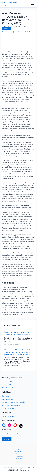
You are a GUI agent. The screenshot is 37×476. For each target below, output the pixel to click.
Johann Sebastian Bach (20, 32)
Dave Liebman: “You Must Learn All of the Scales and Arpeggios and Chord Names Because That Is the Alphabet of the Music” (17, 360)
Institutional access (8, 408)
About (18, 449)
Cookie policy (18, 458)
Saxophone (6, 29)
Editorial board (18, 451)
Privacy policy (18, 456)
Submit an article (7, 399)
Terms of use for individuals (11, 405)
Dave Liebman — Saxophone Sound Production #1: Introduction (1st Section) (18, 339)
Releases (31, 32)
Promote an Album (8, 382)
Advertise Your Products (10, 388)
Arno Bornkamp (7, 32)
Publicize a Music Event (9, 385)
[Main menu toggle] (32, 3)
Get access (5, 396)
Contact (18, 454)
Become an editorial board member (13, 402)
